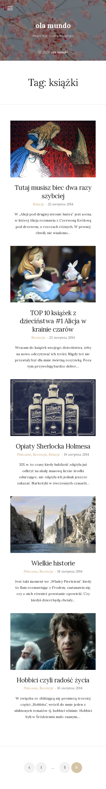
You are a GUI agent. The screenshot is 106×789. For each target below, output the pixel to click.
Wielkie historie (53, 563)
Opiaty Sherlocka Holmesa (53, 446)
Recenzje (38, 337)
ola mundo (53, 25)
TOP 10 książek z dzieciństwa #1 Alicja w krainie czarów (53, 321)
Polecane (24, 454)
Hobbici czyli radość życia (53, 680)
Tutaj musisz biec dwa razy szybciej (53, 191)
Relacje (38, 204)
